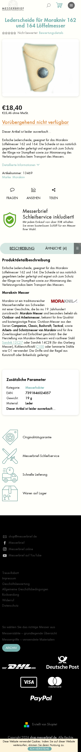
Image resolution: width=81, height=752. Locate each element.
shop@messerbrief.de (23, 536)
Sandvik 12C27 (12, 342)
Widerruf (8, 600)
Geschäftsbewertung (16, 583)
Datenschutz (10, 605)
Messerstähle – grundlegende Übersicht (29, 633)
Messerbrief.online (21, 549)
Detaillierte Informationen (18, 164)
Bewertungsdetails (51, 32)
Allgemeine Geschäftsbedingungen (25, 589)
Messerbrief (16, 542)
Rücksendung (10, 594)
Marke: (13, 177)
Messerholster (34, 387)
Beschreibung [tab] (22, 248)
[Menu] (71, 5)
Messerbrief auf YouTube (25, 555)
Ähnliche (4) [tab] (56, 248)
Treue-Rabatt (10, 572)
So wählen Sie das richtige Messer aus (28, 627)
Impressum (9, 578)
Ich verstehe (39, 748)
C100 (40, 346)
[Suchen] (48, 5)
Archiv (11, 648)
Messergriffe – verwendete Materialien (28, 639)
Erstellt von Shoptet (44, 724)
